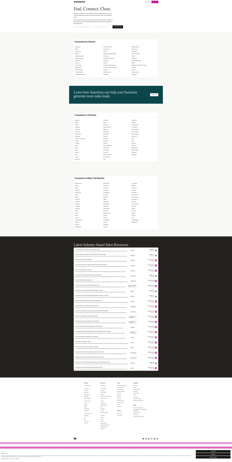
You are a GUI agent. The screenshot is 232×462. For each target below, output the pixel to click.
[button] (83, 26)
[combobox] (83, 27)
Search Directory (117, 26)
